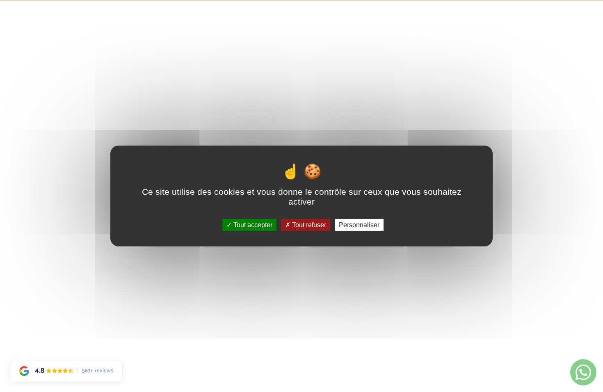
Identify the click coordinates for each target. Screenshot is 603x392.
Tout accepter (252, 224)
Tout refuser (308, 224)
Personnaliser (359, 224)
